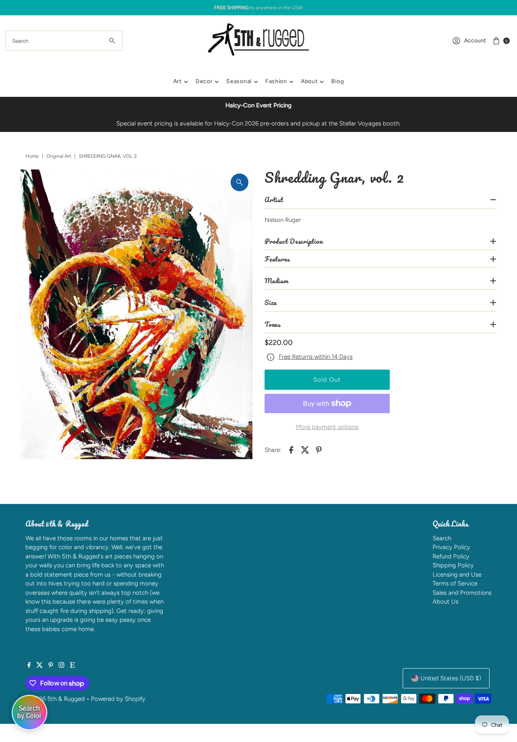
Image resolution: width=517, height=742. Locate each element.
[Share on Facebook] (291, 449)
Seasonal (239, 81)
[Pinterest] (50, 666)
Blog (337, 81)
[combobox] (64, 41)
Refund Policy (451, 556)
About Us (445, 601)
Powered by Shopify (118, 698)
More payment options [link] (327, 427)
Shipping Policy (453, 565)
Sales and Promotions (462, 592)
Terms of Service (455, 583)
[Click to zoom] (239, 182)
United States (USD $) (450, 678)
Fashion (276, 81)
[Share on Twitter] (305, 449)
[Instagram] (61, 666)
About (309, 81)
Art (177, 81)
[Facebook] (29, 666)
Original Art (58, 156)
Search (442, 538)
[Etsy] (72, 666)
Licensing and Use (457, 574)
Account (475, 40)
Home (32, 156)
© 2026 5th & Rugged (55, 698)
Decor (204, 81)
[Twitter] (39, 666)
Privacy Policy (451, 547)
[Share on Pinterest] (319, 449)
